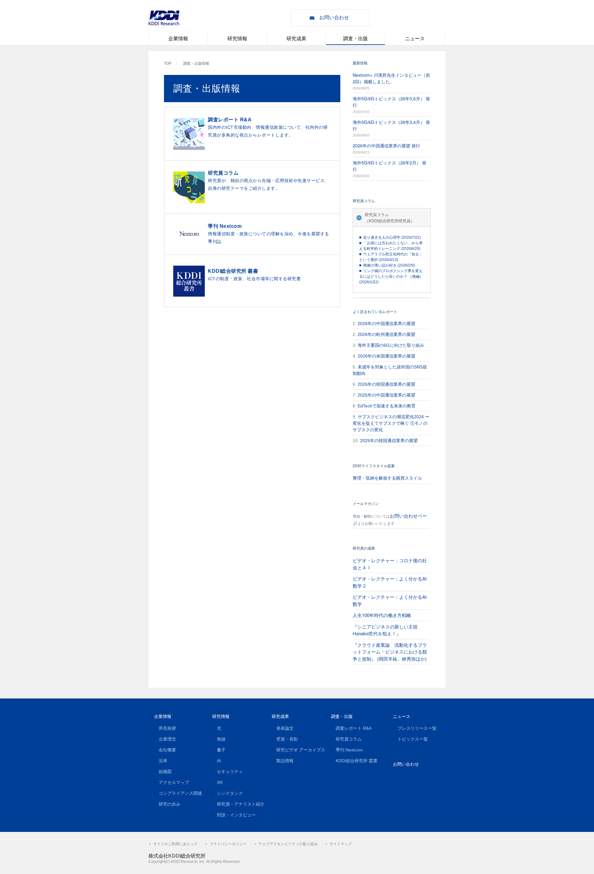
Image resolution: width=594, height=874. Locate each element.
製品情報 (285, 760)
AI (219, 760)
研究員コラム (349, 739)
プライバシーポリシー (228, 844)
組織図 (165, 771)
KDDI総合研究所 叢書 (356, 760)
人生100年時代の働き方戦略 (382, 615)
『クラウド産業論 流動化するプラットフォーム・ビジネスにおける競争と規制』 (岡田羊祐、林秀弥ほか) (390, 651)
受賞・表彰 (287, 739)
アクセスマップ (174, 782)
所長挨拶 (167, 728)
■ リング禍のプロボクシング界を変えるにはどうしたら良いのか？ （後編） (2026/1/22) (391, 276)
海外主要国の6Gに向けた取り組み (391, 345)
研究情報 (237, 38)
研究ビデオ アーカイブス (300, 749)
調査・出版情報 (196, 63)
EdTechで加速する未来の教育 (386, 405)
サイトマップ (340, 844)
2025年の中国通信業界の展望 (386, 395)
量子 (221, 749)
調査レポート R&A (354, 728)
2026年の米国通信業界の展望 (386, 356)
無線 (221, 739)
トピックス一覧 (413, 739)
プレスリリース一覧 (417, 728)
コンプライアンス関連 (180, 793)
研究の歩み (169, 804)
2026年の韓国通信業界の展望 (386, 384)
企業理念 (167, 739)
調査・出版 (355, 38)
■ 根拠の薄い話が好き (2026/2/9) (387, 265)
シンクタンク (230, 793)
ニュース (415, 38)
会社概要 (167, 749)
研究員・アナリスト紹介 (241, 804)
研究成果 (296, 38)
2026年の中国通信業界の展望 (386, 323)
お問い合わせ (334, 17)
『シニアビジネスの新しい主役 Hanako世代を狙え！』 (385, 630)
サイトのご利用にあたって (175, 844)
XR (220, 782)
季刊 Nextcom (349, 749)
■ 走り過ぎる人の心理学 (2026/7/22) (390, 237)
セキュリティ (230, 771)
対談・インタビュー (236, 814)
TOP (167, 63)
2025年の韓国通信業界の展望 (389, 440)
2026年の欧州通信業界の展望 (386, 334)
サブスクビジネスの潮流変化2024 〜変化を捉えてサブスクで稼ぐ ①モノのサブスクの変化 (391, 423)
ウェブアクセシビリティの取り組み (288, 844)
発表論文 (285, 728)
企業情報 (178, 38)
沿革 (163, 760)
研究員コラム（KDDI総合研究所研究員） (390, 217)
